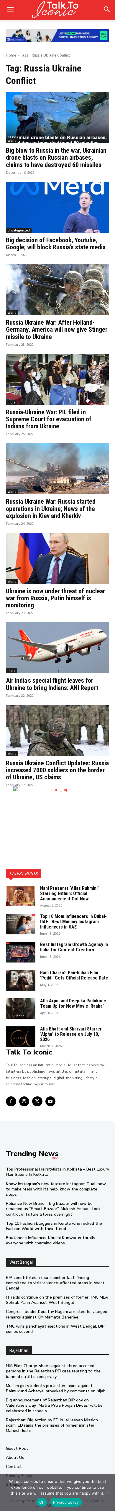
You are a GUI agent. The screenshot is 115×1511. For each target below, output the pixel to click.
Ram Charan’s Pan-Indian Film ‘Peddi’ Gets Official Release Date (74, 975)
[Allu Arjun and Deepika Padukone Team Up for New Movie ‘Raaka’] (20, 1008)
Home (11, 55)
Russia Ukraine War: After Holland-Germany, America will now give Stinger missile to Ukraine (56, 329)
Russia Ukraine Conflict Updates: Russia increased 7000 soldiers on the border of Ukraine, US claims (57, 770)
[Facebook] (11, 1101)
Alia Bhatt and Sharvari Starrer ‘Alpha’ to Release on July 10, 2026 (71, 1034)
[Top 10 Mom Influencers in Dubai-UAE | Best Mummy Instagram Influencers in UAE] (20, 924)
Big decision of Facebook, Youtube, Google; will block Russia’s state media (56, 243)
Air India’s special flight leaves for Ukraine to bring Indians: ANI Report (52, 684)
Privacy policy (66, 1502)
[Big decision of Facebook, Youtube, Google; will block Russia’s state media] (57, 207)
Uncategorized (19, 230)
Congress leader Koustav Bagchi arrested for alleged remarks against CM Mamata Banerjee (56, 1314)
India (11, 402)
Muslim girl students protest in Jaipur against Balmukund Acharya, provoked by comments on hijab (56, 1388)
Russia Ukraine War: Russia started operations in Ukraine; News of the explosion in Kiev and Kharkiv (51, 508)
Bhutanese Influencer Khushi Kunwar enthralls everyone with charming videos (50, 1240)
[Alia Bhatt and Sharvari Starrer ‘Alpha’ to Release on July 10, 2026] (20, 1036)
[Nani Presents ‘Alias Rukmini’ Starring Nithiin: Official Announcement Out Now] (20, 896)
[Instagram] (24, 1101)
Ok (42, 1502)
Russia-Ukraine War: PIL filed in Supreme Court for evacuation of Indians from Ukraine (48, 419)
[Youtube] (50, 1101)
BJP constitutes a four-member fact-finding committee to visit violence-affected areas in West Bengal (55, 1283)
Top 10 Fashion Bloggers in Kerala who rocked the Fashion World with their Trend (54, 1226)
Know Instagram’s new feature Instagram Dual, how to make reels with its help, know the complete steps (56, 1189)
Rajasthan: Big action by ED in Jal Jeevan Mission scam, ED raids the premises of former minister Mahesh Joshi (52, 1425)
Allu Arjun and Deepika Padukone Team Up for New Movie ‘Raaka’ (73, 1003)
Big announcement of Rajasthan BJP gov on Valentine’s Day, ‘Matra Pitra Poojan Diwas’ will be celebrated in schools (54, 1405)
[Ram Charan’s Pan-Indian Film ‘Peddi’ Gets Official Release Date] (20, 980)
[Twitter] (37, 1101)
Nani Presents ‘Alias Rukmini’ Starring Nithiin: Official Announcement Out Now (69, 893)
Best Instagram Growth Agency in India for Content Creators (74, 947)
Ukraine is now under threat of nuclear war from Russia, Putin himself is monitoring (55, 598)
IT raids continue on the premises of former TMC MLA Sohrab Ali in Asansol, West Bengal (57, 1299)
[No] (108, 1492)
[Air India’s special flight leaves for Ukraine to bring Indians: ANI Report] (57, 647)
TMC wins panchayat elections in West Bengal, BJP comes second (55, 1328)
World (12, 141)
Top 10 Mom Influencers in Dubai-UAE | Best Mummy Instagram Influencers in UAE (73, 921)
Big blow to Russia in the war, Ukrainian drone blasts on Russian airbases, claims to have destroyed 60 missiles (56, 157)
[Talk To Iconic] (57, 10)
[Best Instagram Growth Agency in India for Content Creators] (20, 952)
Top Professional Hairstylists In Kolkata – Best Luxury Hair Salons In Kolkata (57, 1171)
